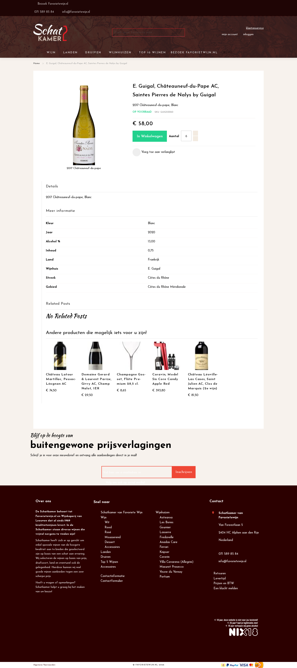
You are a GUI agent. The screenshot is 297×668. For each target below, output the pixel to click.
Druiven (106, 557)
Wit (107, 522)
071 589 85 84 (228, 554)
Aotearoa (166, 517)
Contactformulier (112, 581)
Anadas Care (168, 542)
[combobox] (148, 32)
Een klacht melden (226, 588)
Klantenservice (255, 28)
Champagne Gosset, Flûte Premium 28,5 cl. (131, 379)
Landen (106, 552)
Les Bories (166, 522)
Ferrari (164, 547)
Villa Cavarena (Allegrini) (177, 562)
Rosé (108, 532)
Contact (216, 501)
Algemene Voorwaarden (44, 665)
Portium (165, 576)
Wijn (103, 517)
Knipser (164, 552)
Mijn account (230, 34)
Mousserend (113, 537)
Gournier (165, 527)
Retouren (220, 573)
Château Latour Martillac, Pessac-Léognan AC (61, 379)
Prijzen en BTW (224, 583)
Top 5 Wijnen (109, 562)
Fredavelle (167, 537)
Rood (108, 527)
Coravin (165, 557)
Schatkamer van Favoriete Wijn (121, 512)
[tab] (152, 186)
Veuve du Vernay (171, 571)
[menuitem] (227, 52)
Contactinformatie (113, 576)
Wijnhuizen (163, 512)
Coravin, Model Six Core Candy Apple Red (165, 379)
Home (36, 63)
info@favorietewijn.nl (232, 561)
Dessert (110, 542)
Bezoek (52, 3)
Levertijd (220, 578)
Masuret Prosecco (172, 566)
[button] (154, 152)
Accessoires (112, 547)
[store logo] (50, 32)
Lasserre (165, 532)
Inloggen (248, 34)
